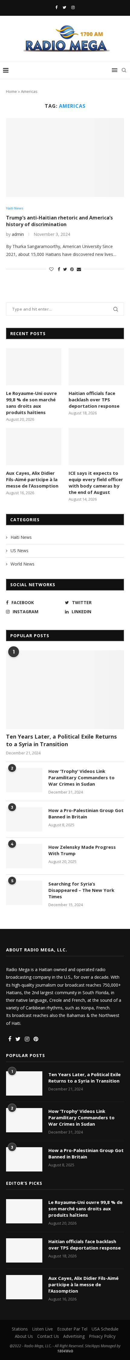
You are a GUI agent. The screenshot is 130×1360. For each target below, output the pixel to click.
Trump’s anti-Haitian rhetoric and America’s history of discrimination (59, 221)
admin (18, 234)
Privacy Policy (102, 1336)
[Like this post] (51, 269)
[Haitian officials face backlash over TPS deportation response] (96, 366)
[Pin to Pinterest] (72, 269)
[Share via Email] (79, 269)
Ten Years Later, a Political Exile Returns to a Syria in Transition (61, 740)
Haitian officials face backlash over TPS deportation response (94, 399)
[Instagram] (73, 7)
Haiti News (14, 208)
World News (22, 564)
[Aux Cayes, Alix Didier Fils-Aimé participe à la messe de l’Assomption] (33, 446)
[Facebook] (56, 7)
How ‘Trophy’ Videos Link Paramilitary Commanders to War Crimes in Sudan (81, 777)
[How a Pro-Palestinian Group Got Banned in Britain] (24, 819)
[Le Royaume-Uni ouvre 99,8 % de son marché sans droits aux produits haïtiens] (33, 366)
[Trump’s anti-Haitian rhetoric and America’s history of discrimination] (65, 157)
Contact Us (48, 1336)
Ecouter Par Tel (72, 1329)
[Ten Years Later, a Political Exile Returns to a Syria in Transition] (65, 689)
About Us (24, 1336)
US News (19, 550)
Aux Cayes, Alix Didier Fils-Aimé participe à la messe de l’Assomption (32, 479)
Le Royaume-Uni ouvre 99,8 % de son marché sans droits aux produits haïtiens (31, 402)
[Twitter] (64, 7)
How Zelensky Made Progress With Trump (82, 850)
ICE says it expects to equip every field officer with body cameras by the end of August (96, 482)
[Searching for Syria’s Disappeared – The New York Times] (24, 893)
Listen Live (42, 1329)
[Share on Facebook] (59, 269)
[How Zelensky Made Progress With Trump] (24, 856)
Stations (20, 1329)
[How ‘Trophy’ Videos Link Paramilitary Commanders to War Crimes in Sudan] (24, 780)
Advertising (74, 1336)
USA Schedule (105, 1329)
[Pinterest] (35, 1039)
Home (11, 91)
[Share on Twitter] (65, 269)
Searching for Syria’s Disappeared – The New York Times (81, 890)
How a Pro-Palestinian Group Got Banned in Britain (86, 813)
